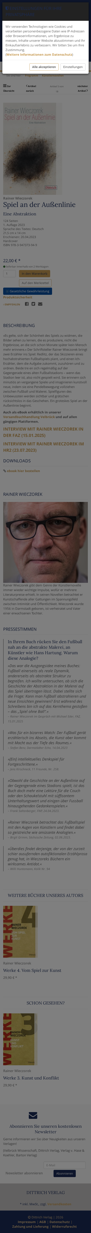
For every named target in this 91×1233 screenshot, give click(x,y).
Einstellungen (73, 67)
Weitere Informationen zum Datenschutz (39, 54)
